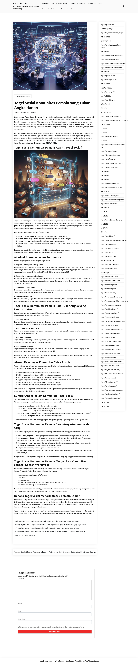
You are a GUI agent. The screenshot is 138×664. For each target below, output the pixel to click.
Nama (20, 603)
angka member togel (22, 521)
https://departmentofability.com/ (112, 374)
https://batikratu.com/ (108, 256)
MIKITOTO (104, 212)
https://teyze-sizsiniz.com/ (110, 370)
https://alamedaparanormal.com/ (112, 329)
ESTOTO (104, 108)
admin (34, 112)
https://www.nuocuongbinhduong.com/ (114, 240)
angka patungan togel (38, 521)
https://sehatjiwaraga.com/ (110, 60)
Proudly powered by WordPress (51, 661)
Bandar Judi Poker (95, 3)
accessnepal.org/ (107, 29)
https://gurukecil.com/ (108, 76)
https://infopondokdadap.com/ (111, 297)
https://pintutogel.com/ (109, 151)
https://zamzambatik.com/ (110, 317)
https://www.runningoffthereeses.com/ (114, 301)
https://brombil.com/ (108, 100)
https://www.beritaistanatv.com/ (112, 163)
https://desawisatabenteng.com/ (112, 200)
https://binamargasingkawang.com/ (113, 321)
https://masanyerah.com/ (109, 325)
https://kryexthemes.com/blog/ (112, 33)
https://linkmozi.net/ (108, 337)
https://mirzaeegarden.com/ (110, 281)
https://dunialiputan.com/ (109, 136)
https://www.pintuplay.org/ (110, 196)
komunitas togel (54, 528)
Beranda (45, 3)
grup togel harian (80, 525)
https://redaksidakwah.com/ (110, 354)
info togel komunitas (22, 528)
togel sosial (19, 535)
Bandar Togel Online (59, 3)
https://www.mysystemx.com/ (111, 362)
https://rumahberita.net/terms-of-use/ (111, 46)
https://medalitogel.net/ (109, 285)
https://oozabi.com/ (108, 236)
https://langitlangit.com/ (109, 269)
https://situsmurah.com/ (109, 244)
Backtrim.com (20, 3)
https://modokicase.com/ (110, 277)
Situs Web (21, 619)
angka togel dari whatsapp (56, 521)
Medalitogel (105, 273)
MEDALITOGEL (106, 112)
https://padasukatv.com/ (109, 167)
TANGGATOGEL (106, 41)
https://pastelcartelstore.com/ (111, 188)
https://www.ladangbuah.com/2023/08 (114, 120)
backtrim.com (19, 117)
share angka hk (50, 531)
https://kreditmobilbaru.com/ (111, 341)
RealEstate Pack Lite (74, 661)
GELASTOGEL (105, 104)
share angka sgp (63, 531)
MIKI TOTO (105, 228)
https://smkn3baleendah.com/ (111, 68)
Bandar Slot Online (78, 3)
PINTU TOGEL (51, 143)
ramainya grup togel (22, 531)
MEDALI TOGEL (106, 88)
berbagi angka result (22, 525)
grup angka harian (66, 525)
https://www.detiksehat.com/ (111, 116)
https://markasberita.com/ (110, 183)
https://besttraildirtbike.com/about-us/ (113, 146)
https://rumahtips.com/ (109, 386)
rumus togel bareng (37, 531)
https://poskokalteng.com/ (110, 345)
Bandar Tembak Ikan (50, 9)
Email (20, 611)
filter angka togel (53, 525)
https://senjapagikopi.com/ (110, 394)
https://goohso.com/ (108, 25)
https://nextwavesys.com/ (110, 248)
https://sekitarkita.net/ (108, 378)
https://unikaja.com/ (108, 252)
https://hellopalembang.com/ (111, 305)
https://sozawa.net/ (108, 92)
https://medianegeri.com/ (110, 313)
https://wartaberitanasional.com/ (112, 55)
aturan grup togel (73, 521)
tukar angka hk (30, 535)
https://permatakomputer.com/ (111, 220)
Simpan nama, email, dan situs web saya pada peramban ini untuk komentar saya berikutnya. (51, 627)
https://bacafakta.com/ (109, 159)
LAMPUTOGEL (106, 96)
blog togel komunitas (38, 525)
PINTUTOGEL (105, 37)
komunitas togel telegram (71, 528)
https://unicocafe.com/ (109, 204)
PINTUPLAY (105, 51)
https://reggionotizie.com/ (110, 264)
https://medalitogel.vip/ (109, 289)
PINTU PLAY (105, 192)
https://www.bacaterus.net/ (110, 333)
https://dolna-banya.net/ (109, 382)
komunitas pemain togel (39, 528)
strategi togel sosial (77, 531)
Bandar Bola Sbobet (68, 9)
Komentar (21, 578)
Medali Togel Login (107, 260)
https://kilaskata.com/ (108, 293)
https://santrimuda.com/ (109, 309)
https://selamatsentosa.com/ (111, 350)
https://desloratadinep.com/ (110, 155)
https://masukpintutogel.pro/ (111, 398)
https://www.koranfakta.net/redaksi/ (113, 64)
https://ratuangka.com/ (109, 80)
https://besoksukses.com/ (110, 366)
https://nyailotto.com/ (108, 358)
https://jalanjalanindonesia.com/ (112, 390)
